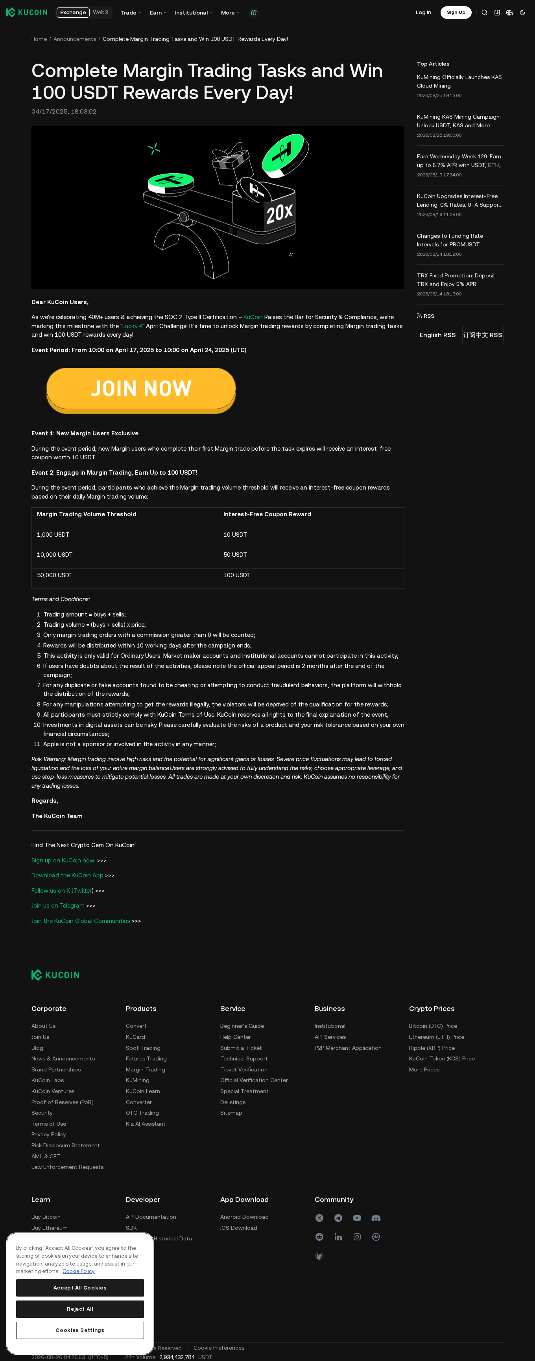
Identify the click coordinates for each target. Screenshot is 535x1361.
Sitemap (231, 1113)
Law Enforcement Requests (67, 1167)
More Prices (424, 1069)
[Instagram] (357, 1237)
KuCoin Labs (47, 1080)
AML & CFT (45, 1156)
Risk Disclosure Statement (65, 1145)
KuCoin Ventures (52, 1091)
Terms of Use (48, 1124)
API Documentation (151, 1217)
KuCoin (253, 317)
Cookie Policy (79, 1271)
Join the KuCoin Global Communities (80, 920)
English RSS (438, 335)
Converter (139, 1102)
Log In (423, 12)
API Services (330, 1037)
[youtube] (357, 1218)
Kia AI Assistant (146, 1124)
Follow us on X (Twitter (61, 890)
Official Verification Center (254, 1080)
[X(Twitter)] (319, 1218)
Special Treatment (244, 1091)
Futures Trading (146, 1058)
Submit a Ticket (241, 1048)
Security (42, 1113)
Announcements (75, 39)
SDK (131, 1228)
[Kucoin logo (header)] (26, 12)
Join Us (40, 1037)
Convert (136, 1026)
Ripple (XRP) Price (432, 1048)
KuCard (135, 1037)
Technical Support (244, 1058)
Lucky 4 (132, 326)
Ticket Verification (244, 1069)
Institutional (330, 1026)
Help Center (235, 1037)
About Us (43, 1026)
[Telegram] (338, 1218)
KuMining (137, 1080)
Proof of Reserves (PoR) (62, 1102)
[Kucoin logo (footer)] (59, 975)
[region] (80, 1294)
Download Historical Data (159, 1238)
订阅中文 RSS (482, 335)
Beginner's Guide (242, 1026)
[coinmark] (376, 1237)
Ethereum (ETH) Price (436, 1037)
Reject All (80, 1309)
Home (39, 39)
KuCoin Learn (143, 1091)
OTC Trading (142, 1113)
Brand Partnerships (56, 1069)
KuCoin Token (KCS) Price (442, 1058)
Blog (37, 1048)
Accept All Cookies (80, 1288)
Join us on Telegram (58, 905)
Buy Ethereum (49, 1228)
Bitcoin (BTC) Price (433, 1026)
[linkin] (338, 1237)
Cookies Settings (80, 1330)
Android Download (244, 1217)
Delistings (232, 1102)
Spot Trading (143, 1048)
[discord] (376, 1218)
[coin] (319, 1255)
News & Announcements (63, 1058)
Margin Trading (145, 1069)
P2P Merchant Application (348, 1048)
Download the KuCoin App (67, 875)
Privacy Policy (48, 1134)
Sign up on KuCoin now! (63, 860)
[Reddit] (319, 1237)
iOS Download (238, 1228)
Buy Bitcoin (46, 1217)
